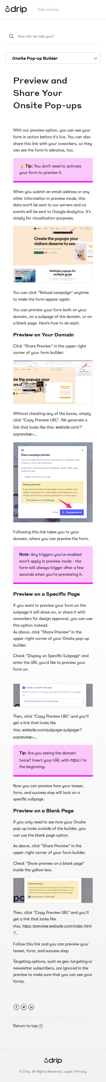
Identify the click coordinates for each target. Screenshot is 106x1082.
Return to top (25, 1026)
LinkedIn (31, 1007)
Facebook (16, 1007)
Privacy (81, 1071)
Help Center (48, 9)
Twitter (24, 1007)
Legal (68, 1071)
